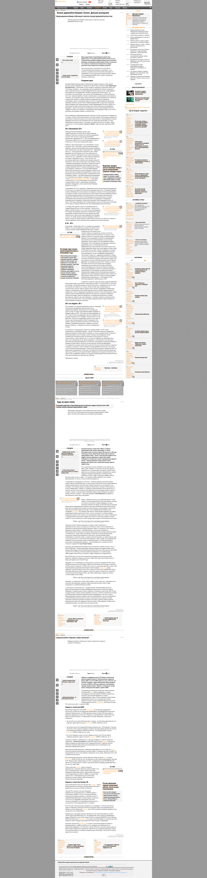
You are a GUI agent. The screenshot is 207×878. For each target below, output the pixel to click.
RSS (106, 866)
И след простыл (110, 4)
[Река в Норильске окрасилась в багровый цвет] (130, 284)
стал (92, 692)
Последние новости (138, 27)
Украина (75, 8)
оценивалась (100, 702)
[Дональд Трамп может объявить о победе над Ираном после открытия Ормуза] (61, 846)
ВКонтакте (110, 866)
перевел (104, 741)
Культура (117, 8)
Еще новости (138, 84)
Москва (125, 8)
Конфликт (89, 8)
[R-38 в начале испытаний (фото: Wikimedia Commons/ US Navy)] (112, 226)
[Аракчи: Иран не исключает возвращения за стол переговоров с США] (61, 620)
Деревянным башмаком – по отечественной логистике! (68, 697)
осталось (85, 809)
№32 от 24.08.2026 (83, 2)
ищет (105, 757)
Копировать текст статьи (57, 83)
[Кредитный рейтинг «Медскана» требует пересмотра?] (130, 344)
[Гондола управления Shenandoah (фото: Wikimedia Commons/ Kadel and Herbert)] (112, 142)
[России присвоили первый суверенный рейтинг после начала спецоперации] (112, 775)
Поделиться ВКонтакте (57, 59)
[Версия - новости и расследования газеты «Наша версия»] (65, 3)
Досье (138, 11)
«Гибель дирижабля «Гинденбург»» (80, 178)
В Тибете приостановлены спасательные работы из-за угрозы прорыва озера (69, 471)
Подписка (81, 4)
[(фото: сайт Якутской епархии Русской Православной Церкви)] (70, 499)
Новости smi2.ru (60, 633)
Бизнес (105, 8)
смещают (78, 767)
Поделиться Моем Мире (57, 64)
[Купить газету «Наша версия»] (78, 2)
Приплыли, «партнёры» (147, 3)
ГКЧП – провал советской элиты (128, 6)
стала (112, 749)
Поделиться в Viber (57, 76)
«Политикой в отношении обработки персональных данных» (111, 872)
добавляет (83, 823)
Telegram (108, 866)
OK (103, 875)
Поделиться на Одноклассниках (57, 70)
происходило (90, 709)
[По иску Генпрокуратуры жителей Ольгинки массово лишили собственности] (130, 296)
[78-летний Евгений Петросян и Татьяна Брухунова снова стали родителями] (130, 191)
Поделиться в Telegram (57, 79)
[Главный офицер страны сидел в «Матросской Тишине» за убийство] (130, 372)
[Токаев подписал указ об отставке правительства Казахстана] (98, 619)
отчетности (89, 723)
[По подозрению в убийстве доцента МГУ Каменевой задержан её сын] (98, 846)
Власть (82, 8)
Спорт (111, 8)
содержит (94, 784)
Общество (97, 8)
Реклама (88, 4)
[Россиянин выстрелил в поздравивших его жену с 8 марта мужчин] (130, 161)
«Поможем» (75, 511)
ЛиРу (112, 866)
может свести (82, 819)
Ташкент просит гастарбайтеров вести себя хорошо (69, 76)
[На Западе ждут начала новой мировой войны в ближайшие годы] (70, 241)
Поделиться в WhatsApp (57, 73)
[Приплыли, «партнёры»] (98, 368)
